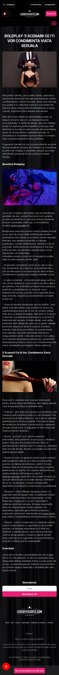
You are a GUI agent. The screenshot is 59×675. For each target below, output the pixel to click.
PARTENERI (25, 623)
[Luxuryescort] (29, 13)
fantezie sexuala (11, 476)
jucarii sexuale (18, 225)
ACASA (17, 623)
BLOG (7, 623)
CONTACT (50, 623)
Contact (10, 4)
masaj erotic (49, 513)
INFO (12, 623)
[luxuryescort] (29, 611)
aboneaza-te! (29, 594)
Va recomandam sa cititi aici (29, 671)
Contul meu (36, 4)
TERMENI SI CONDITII (38, 623)
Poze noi (51, 13)
